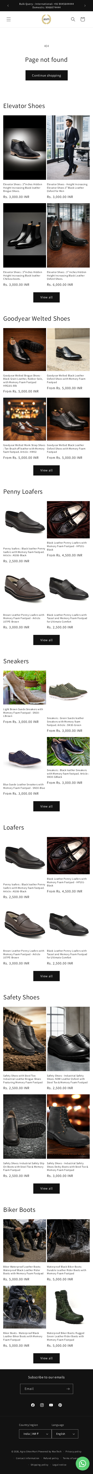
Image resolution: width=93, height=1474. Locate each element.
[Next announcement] (85, 5)
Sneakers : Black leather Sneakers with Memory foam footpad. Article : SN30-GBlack (68, 773)
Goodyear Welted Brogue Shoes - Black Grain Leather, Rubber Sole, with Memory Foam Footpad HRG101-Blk (23, 380)
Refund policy (51, 1458)
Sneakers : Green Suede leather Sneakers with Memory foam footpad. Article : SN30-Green (65, 721)
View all (46, 297)
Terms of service (72, 1458)
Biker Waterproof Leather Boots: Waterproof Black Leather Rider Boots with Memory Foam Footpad (23, 1270)
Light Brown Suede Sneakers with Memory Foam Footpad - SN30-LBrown (23, 712)
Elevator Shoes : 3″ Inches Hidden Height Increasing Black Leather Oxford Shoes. (67, 275)
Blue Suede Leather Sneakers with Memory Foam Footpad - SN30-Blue (24, 786)
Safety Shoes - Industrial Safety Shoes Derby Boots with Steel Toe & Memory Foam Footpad (67, 1167)
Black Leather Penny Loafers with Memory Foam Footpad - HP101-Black (67, 546)
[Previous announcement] (8, 5)
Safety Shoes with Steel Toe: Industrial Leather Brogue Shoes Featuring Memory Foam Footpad (23, 1079)
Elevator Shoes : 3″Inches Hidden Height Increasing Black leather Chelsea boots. (22, 275)
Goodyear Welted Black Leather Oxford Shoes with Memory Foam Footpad (66, 379)
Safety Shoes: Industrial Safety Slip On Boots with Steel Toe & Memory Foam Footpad (24, 1167)
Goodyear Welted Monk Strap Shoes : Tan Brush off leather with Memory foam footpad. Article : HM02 (24, 448)
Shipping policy (40, 1464)
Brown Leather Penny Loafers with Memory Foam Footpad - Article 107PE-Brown (23, 618)
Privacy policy (74, 1451)
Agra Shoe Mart (29, 1451)
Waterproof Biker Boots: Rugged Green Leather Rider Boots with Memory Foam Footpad (66, 1336)
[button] (8, 19)
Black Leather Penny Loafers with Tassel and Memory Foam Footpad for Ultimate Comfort (67, 618)
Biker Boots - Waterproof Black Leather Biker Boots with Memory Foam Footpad (23, 1336)
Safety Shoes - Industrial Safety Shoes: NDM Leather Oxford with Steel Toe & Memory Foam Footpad (67, 1079)
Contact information (27, 1458)
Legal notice (59, 1464)
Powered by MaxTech (50, 1451)
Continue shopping (46, 75)
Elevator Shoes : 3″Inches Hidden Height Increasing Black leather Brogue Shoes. (22, 188)
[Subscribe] (68, 1389)
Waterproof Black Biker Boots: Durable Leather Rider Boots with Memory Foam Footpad (66, 1270)
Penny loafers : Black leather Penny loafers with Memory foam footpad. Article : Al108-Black (24, 552)
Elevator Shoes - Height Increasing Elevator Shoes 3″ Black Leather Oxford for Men (67, 188)
